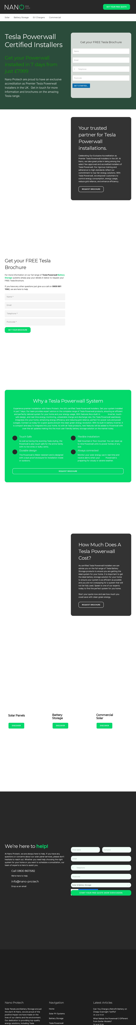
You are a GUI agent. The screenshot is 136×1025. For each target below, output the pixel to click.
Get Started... (81, 86)
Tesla (102, 458)
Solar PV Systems (57, 1013)
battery (104, 414)
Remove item (127, 885)
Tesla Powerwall (56, 1023)
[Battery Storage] (68, 702)
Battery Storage (56, 1018)
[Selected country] (73, 69)
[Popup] (99, 7)
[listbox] (101, 885)
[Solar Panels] (24, 702)
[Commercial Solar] (112, 702)
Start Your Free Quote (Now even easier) (101, 893)
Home (51, 1009)
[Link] (17, 7)
